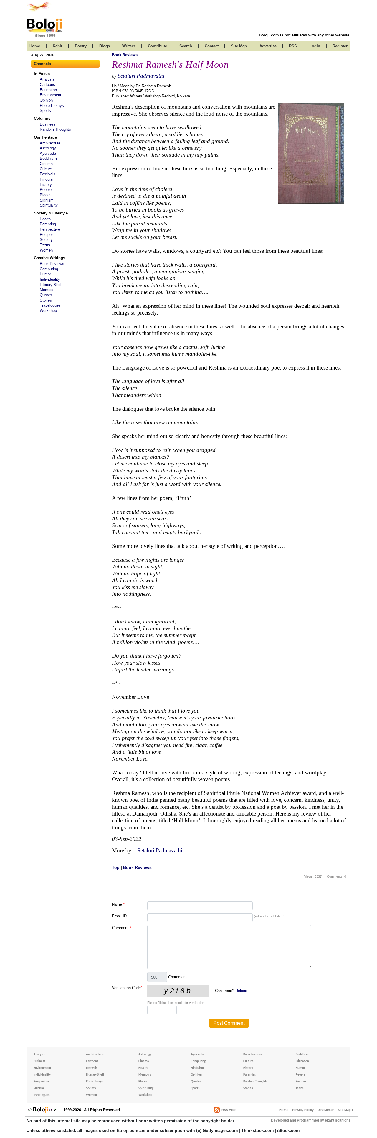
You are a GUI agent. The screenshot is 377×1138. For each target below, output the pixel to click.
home (34, 46)
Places (46, 195)
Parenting (48, 224)
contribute (157, 46)
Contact (212, 46)
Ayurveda (48, 153)
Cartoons (47, 84)
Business (48, 124)
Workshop (48, 310)
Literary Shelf (51, 284)
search (185, 46)
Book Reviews (52, 264)
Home (283, 1110)
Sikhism (47, 200)
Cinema (46, 164)
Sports (45, 110)
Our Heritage (45, 137)
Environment (50, 95)
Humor (45, 274)
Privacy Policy (303, 1110)
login (315, 46)
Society (46, 239)
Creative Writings (49, 258)
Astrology (48, 148)
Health (45, 219)
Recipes (47, 234)
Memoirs (47, 289)
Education (48, 90)
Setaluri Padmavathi (141, 76)
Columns (42, 118)
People (46, 189)
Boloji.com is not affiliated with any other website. (304, 35)
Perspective (50, 229)
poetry (81, 46)
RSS (293, 46)
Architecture (50, 143)
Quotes (46, 295)
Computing (49, 269)
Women (46, 250)
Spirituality (49, 205)
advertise (268, 46)
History (46, 184)
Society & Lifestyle (51, 213)
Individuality (50, 279)
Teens (45, 245)
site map (239, 46)
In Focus (42, 73)
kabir (57, 46)
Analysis (47, 79)
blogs (104, 46)
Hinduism (48, 179)
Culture (46, 169)
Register (340, 46)
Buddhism (48, 158)
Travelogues (50, 305)
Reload (241, 991)
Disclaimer (326, 1110)
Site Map (344, 1110)
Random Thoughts (55, 129)
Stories (46, 300)
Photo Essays (52, 105)
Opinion (46, 100)
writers (128, 46)
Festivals (47, 174)
